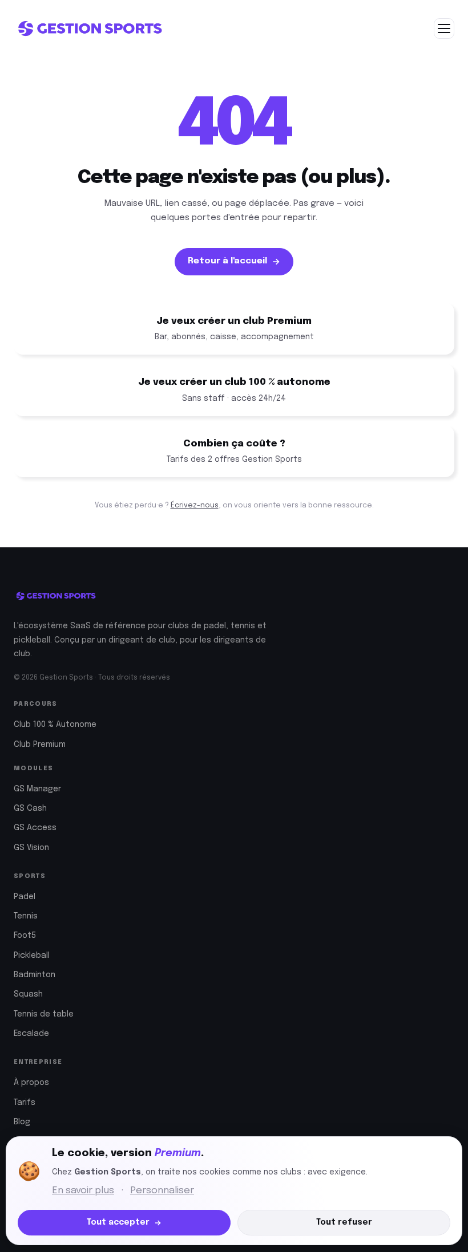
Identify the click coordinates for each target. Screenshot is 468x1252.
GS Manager (37, 789)
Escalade (31, 1034)
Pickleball (32, 956)
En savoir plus (83, 1191)
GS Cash (30, 808)
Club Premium (40, 745)
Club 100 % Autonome (55, 725)
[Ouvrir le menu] (444, 28)
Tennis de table (44, 1014)
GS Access (35, 828)
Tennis (26, 916)
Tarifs (24, 1103)
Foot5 (25, 936)
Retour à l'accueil (227, 261)
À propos (31, 1083)
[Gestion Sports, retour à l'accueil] (90, 28)
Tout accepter (118, 1222)
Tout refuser (344, 1222)
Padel (24, 897)
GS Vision (31, 848)
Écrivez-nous (195, 505)
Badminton (34, 975)
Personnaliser (162, 1191)
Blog (22, 1122)
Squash (28, 994)
